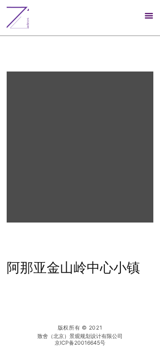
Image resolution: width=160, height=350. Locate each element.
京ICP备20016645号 (80, 342)
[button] (149, 15)
